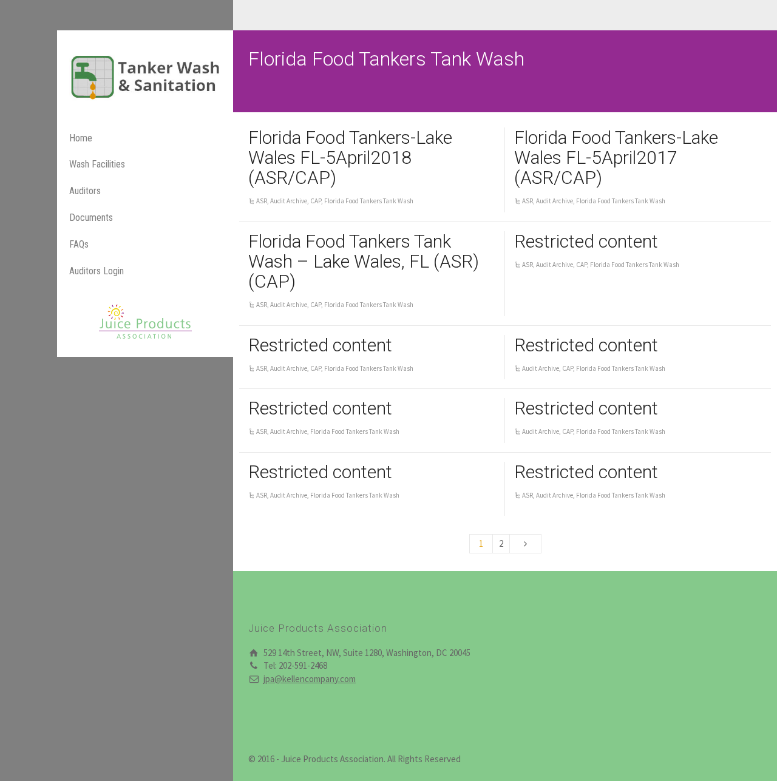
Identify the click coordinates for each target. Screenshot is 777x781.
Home (80, 138)
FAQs (79, 244)
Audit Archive (288, 201)
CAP (315, 201)
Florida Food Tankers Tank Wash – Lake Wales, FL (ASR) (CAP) (363, 261)
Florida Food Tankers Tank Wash (368, 201)
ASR (261, 201)
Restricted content (586, 241)
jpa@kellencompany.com (309, 679)
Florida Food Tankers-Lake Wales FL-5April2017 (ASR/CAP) (616, 157)
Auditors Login (96, 271)
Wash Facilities (97, 164)
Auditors (85, 191)
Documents (91, 217)
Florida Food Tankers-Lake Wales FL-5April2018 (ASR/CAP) (350, 157)
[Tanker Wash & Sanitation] (145, 76)
